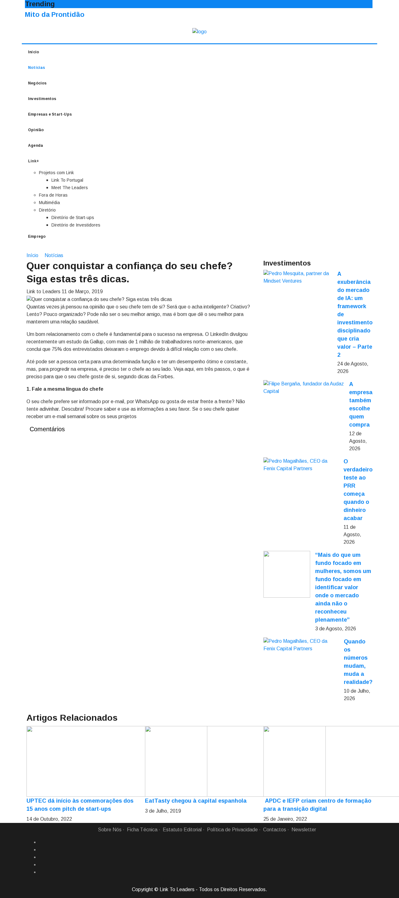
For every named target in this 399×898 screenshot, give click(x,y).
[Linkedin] (41, 849)
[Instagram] (41, 864)
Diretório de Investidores (75, 224)
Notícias (36, 67)
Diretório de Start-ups (72, 217)
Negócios (37, 83)
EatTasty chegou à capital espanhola (196, 801)
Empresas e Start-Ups (50, 114)
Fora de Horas (53, 195)
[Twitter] (41, 857)
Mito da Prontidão (54, 14)
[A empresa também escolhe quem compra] (303, 387)
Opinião (36, 130)
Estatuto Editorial (182, 829)
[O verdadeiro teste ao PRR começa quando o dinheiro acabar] (301, 464)
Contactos (274, 829)
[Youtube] (41, 872)
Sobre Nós (110, 829)
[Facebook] (41, 842)
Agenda (35, 145)
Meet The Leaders (69, 187)
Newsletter (303, 829)
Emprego (37, 236)
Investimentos (42, 99)
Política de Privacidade (232, 829)
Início (33, 52)
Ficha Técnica (142, 829)
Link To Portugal (67, 180)
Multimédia (49, 202)
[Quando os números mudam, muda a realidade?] (301, 645)
